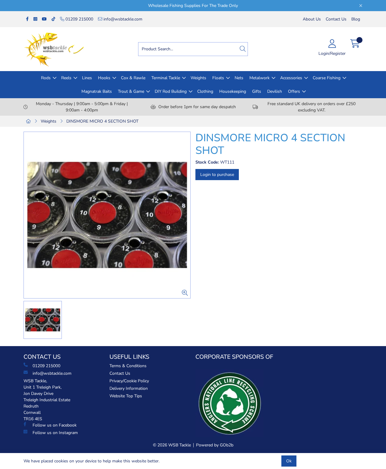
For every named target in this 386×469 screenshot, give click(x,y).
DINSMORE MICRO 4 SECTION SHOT (102, 121)
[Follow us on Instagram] (35, 19)
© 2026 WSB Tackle (172, 445)
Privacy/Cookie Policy (129, 381)
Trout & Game (131, 91)
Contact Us (336, 19)
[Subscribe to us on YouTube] (44, 19)
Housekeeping (232, 91)
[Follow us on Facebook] (27, 19)
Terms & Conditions (128, 366)
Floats (218, 78)
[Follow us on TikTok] (53, 19)
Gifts (256, 91)
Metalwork (259, 78)
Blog (355, 19)
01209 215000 (78, 19)
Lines (87, 78)
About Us (312, 19)
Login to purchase (217, 174)
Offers (294, 91)
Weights (198, 78)
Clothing (205, 91)
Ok (289, 461)
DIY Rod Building (171, 91)
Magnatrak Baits (96, 91)
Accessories (291, 78)
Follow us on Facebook (55, 425)
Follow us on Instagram (55, 433)
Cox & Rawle (133, 78)
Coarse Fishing (326, 78)
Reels (66, 78)
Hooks (104, 78)
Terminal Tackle (165, 78)
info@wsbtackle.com (122, 19)
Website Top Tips (125, 396)
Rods (46, 78)
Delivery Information (128, 388)
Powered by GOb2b (214, 445)
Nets (239, 78)
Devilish (274, 91)
